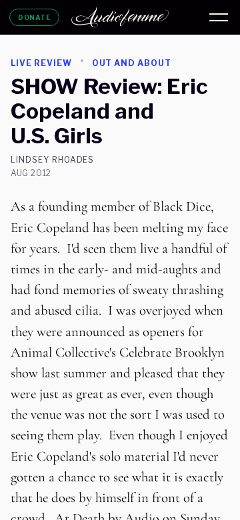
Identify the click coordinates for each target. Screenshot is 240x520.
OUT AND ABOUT (131, 63)
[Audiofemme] (120, 17)
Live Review (41, 63)
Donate (34, 17)
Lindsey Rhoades (52, 160)
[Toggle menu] (218, 17)
